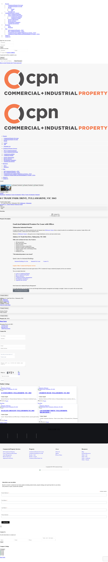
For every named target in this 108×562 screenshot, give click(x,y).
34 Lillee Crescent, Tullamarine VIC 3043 (17, 410)
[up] (0, 527)
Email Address (5, 493)
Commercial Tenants (8, 155)
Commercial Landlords (9, 154)
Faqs (4, 169)
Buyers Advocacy (8, 158)
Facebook (2, 204)
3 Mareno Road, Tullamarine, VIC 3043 (54, 393)
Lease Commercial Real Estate (11, 152)
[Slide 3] (38, 185)
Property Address (4, 295)
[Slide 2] (27, 185)
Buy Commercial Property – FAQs (12, 172)
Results (5, 140)
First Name (4, 500)
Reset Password (18, 61)
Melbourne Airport (49, 230)
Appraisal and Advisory (13, 23)
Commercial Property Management (24, 277)
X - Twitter (7, 204)
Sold (5, 144)
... (36, 398)
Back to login (3, 63)
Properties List (7, 146)
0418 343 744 (4, 327)
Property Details (4, 315)
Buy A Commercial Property (22, 275)
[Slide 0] (6, 187)
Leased (5, 143)
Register (2, 57)
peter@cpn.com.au (5, 328)
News (5, 165)
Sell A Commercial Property (10, 150)
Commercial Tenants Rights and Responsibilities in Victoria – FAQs (24, 34)
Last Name (4, 508)
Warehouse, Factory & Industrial (13, 194)
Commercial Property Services (10, 148)
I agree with (8, 52)
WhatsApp (17, 204)
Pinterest (12, 204)
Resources (10, 27)
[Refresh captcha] (19, 373)
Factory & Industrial (30, 194)
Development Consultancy (10, 160)
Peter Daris (3, 321)
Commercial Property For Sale (15, 6)
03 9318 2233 (4, 325)
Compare (2, 549)
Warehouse (2, 194)
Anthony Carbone (3, 422)
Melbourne (22, 203)
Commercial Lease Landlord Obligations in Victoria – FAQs (18, 174)
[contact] (1, 527)
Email (21, 204)
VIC (8, 302)
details (7, 400)
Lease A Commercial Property (23, 273)
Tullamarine (28, 203)
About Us (5, 177)
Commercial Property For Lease (11, 138)
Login (2, 47)
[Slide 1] (17, 185)
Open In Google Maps (5, 304)
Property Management (9, 157)
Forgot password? (17, 63)
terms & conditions (11, 52)
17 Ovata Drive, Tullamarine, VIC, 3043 (16, 393)
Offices (23, 194)
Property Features (4, 308)
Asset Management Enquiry (21, 290)
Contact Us (7, 36)
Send (2, 542)
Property (5, 136)
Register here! (10, 63)
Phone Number (4, 514)
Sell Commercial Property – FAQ (11, 171)
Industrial (37, 194)
